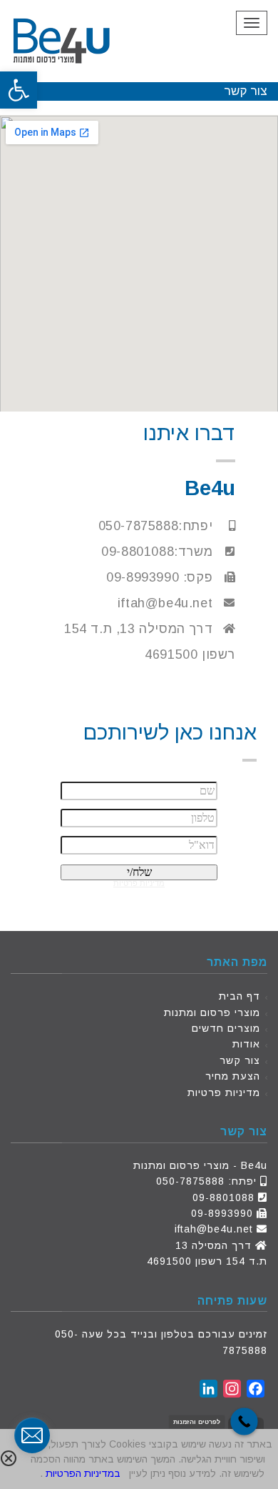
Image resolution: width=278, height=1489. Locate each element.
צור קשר (240, 1060)
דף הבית (239, 996)
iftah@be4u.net (214, 1229)
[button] (18, 90)
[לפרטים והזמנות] (244, 1421)
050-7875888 (190, 1181)
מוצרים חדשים (226, 1028)
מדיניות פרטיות (223, 1092)
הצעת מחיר (232, 1076)
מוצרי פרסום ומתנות (212, 1012)
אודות (246, 1044)
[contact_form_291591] (32, 1435)
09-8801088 (223, 1197)
